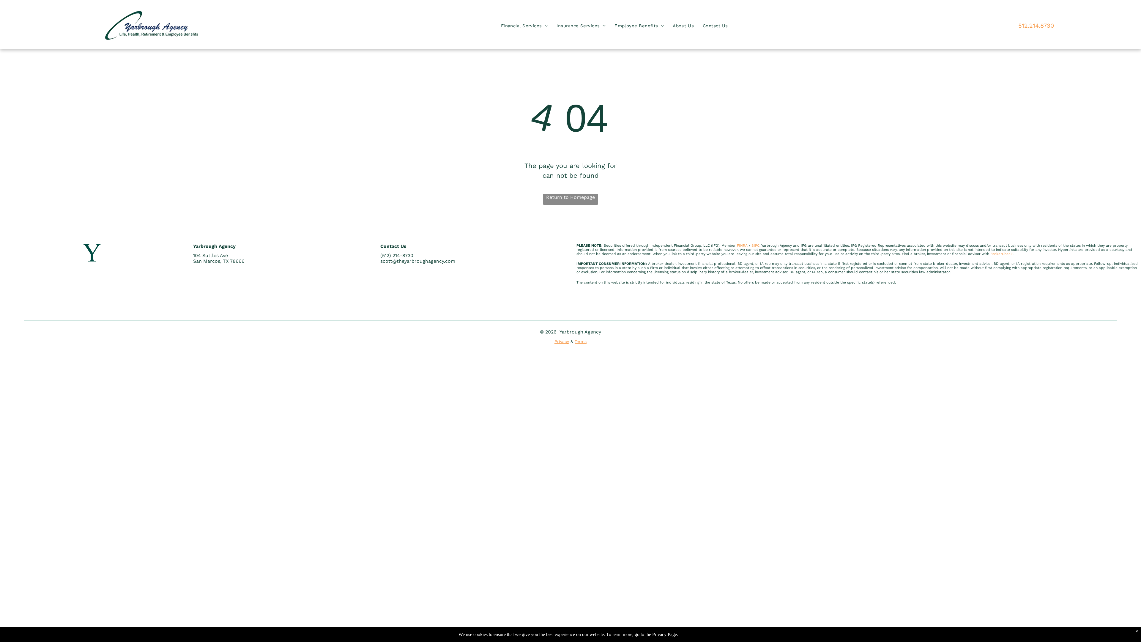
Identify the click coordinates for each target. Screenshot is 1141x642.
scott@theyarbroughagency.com (417, 261)
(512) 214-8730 (396, 255)
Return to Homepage (570, 197)
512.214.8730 (1036, 25)
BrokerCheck (1001, 254)
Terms (581, 341)
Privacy (561, 341)
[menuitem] (524, 26)
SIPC (755, 245)
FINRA (742, 245)
